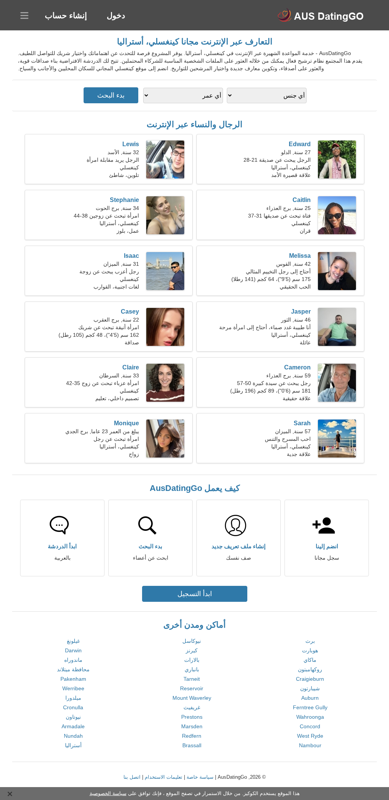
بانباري (192, 669)
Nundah (73, 736)
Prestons (191, 717)
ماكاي (310, 660)
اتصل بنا (132, 777)
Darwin (73, 650)
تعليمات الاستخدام (163, 777)
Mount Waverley (191, 698)
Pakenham (73, 679)
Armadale (73, 726)
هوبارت (310, 650)
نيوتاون (73, 717)
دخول (116, 15)
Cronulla (73, 707)
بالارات (191, 660)
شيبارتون (310, 688)
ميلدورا (73, 698)
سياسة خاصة (200, 777)
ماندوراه (73, 660)
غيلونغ (73, 641)
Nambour (310, 745)
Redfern (191, 736)
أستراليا (73, 745)
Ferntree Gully (310, 707)
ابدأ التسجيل (194, 594)
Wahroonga (310, 717)
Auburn (310, 698)
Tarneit (191, 679)
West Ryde (310, 736)
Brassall (191, 745)
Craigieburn (310, 679)
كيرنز (192, 650)
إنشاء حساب (66, 15)
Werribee (73, 688)
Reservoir (191, 688)
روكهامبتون (310, 669)
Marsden (191, 726)
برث (310, 641)
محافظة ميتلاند (73, 669)
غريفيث (191, 707)
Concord (310, 726)
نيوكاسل (191, 641)
